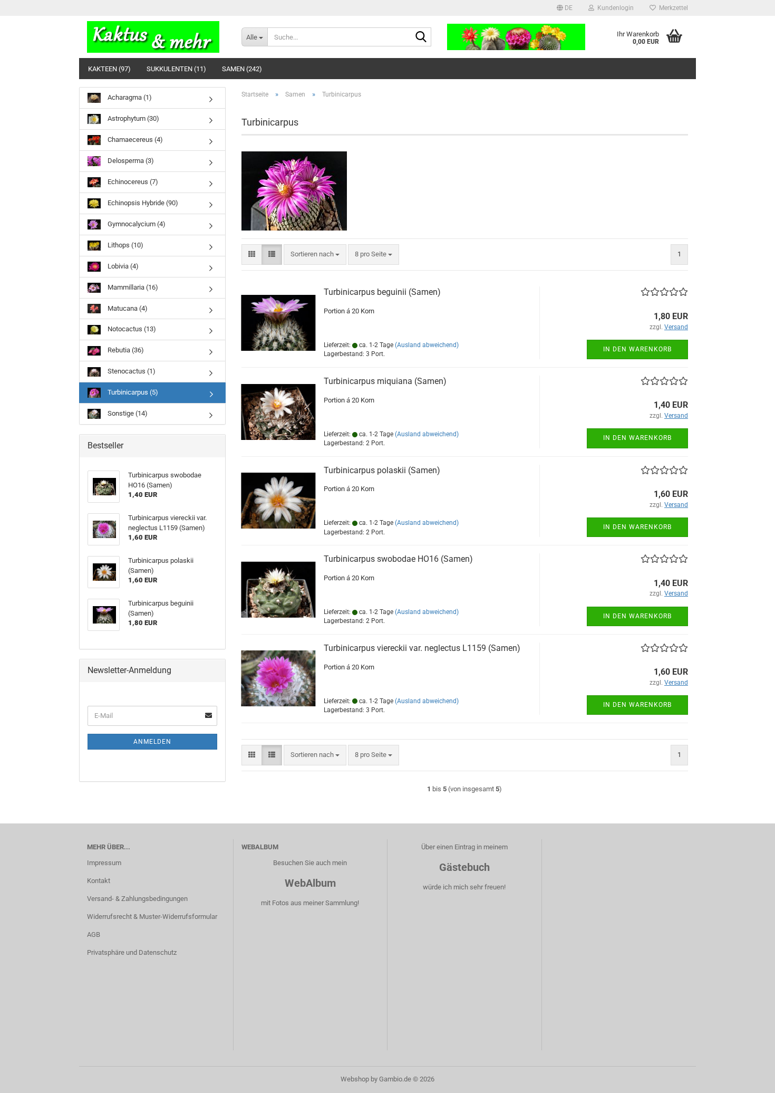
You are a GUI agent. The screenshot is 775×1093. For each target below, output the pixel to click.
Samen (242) (242, 69)
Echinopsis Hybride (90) (142, 203)
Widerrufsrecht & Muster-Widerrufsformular (152, 917)
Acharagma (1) (129, 97)
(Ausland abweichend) (427, 345)
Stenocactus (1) (131, 371)
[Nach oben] (746, 1077)
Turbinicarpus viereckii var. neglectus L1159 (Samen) (422, 648)
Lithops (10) (124, 245)
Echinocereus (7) (132, 182)
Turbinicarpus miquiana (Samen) (385, 381)
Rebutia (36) (125, 350)
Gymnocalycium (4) (136, 224)
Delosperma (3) (130, 161)
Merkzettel (672, 8)
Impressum (104, 863)
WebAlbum (310, 883)
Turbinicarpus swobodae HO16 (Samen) (398, 559)
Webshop (355, 1079)
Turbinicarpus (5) (132, 392)
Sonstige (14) (127, 413)
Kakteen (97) (109, 69)
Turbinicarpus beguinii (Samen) (382, 292)
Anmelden (152, 741)
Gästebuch (464, 867)
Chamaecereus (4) (134, 139)
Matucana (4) (127, 308)
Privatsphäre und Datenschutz (132, 952)
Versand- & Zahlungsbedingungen (137, 899)
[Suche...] (421, 37)
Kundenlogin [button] (614, 8)
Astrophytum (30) (132, 118)
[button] (564, 8)
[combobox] (315, 254)
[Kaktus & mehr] (156, 37)
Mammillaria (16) (132, 287)
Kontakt (98, 881)
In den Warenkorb (637, 349)
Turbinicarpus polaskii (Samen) (382, 470)
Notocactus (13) (131, 329)
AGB (93, 934)
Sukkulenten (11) (176, 69)
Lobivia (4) (122, 266)
